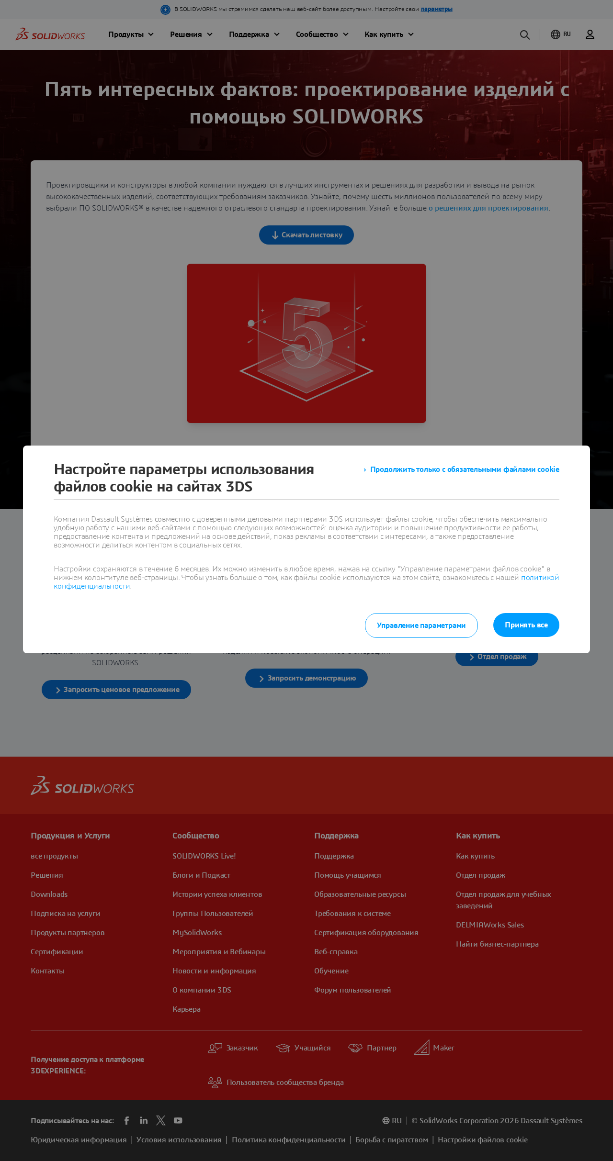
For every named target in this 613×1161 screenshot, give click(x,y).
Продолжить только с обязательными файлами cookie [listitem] (464, 469)
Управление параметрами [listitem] (421, 625)
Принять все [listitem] (526, 625)
